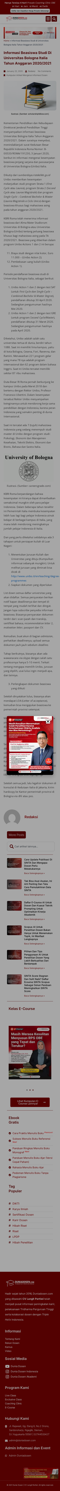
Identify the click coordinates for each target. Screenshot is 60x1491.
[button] (48, 721)
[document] (30, 745)
